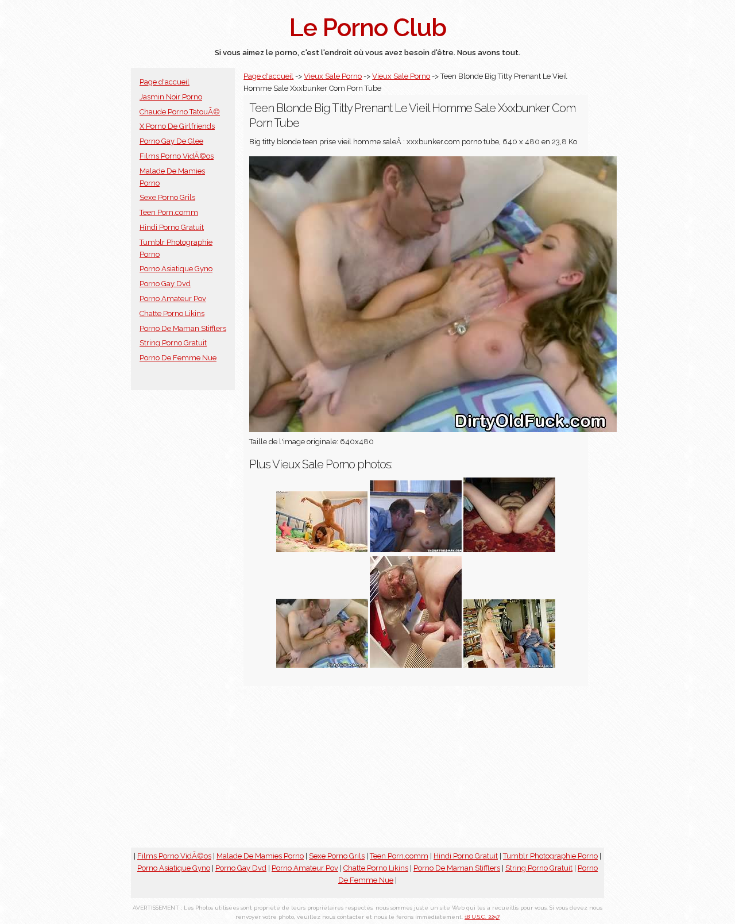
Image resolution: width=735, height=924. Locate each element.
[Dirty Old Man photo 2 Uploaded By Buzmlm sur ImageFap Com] (416, 665)
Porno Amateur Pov (173, 298)
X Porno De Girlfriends (177, 126)
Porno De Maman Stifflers (183, 328)
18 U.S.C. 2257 (482, 917)
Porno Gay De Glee (171, 141)
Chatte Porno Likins (172, 313)
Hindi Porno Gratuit (172, 227)
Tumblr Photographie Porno (550, 856)
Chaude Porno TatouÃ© (180, 111)
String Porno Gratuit (173, 342)
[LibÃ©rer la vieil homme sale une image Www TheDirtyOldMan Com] (416, 549)
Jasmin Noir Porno (171, 97)
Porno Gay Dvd (165, 283)
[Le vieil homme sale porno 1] (509, 665)
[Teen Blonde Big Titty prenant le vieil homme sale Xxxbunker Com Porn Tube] (322, 665)
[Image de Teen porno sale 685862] (322, 549)
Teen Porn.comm (169, 212)
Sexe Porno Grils (167, 197)
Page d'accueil (164, 82)
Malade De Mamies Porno (260, 856)
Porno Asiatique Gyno (176, 268)
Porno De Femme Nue (178, 357)
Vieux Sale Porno (333, 76)
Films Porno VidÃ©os (177, 156)
